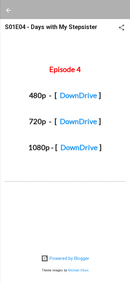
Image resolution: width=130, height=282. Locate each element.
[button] (121, 28)
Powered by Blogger (68, 258)
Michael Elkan (78, 270)
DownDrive (78, 95)
